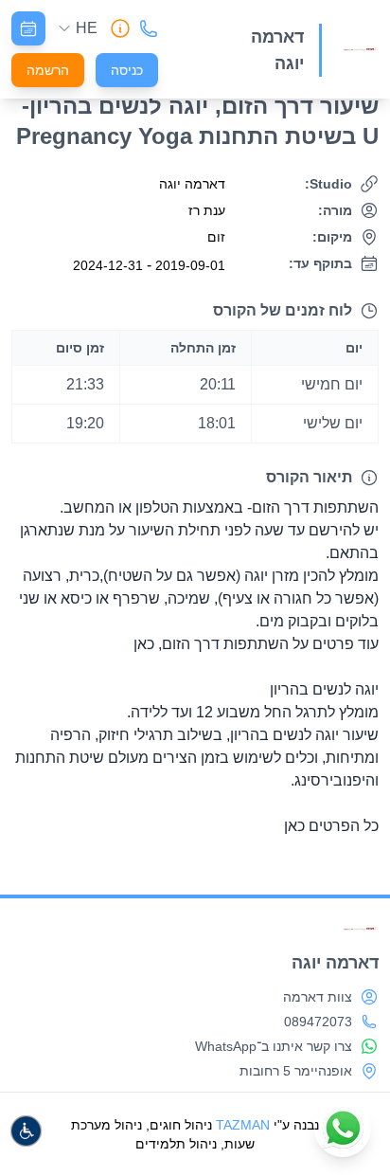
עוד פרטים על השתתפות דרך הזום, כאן (256, 644)
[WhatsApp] (342, 1128)
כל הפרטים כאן (331, 826)
